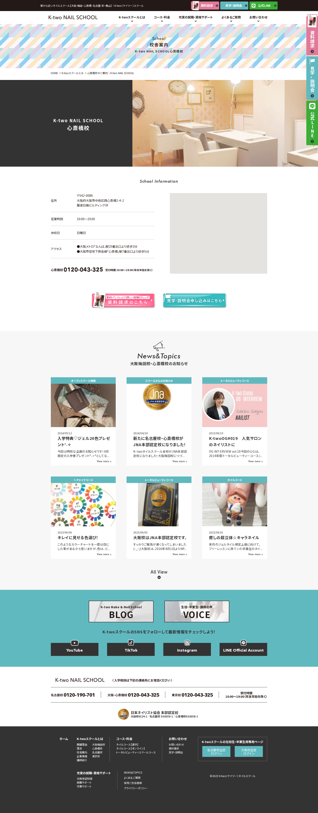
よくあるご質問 (231, 17)
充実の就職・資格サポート (196, 17)
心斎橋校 (97, 748)
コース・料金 (162, 17)
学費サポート (84, 786)
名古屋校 (97, 752)
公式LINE (264, 5)
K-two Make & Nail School (121, 613)
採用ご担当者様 (133, 783)
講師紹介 (82, 760)
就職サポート (84, 782)
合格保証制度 (84, 778)
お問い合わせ (258, 17)
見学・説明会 (233, 5)
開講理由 (82, 744)
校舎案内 (82, 752)
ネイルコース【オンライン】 (130, 748)
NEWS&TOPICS (133, 772)
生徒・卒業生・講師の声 (197, 613)
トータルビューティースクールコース (136, 752)
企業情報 (82, 756)
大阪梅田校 (98, 744)
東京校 (96, 756)
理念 (79, 748)
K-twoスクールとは (132, 17)
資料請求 (207, 5)
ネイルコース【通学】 (127, 744)
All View (159, 572)
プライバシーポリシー (136, 788)
